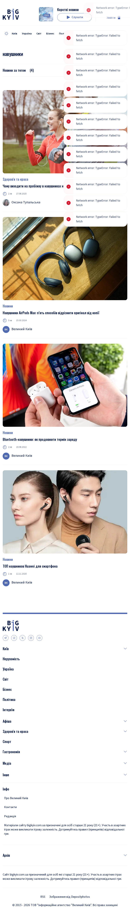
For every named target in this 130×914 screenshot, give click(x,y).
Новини (8, 306)
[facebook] (14, 638)
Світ (38, 33)
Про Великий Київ (16, 798)
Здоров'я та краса (15, 179)
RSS (42, 897)
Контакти (10, 807)
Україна (27, 33)
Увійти (111, 17)
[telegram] (5, 638)
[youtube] (39, 638)
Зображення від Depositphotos (69, 897)
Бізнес (50, 33)
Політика (65, 33)
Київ (14, 33)
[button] (68, 648)
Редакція (10, 816)
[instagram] (31, 638)
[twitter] (22, 638)
